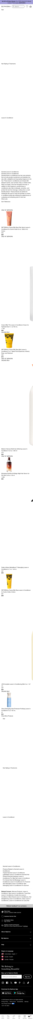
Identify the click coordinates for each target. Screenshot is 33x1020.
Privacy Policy (4, 1001)
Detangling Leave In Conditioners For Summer (16, 885)
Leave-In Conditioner (7, 118)
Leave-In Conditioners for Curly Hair (19, 900)
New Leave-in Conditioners (16, 893)
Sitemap (26, 1001)
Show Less (4, 199)
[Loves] (27, 6)
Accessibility (20, 1001)
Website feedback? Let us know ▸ (16, 906)
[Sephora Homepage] (6, 6)
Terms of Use (13, 1001)
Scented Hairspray (13, 876)
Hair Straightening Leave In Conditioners (16, 898)
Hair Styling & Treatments (8, 64)
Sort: (5, 201)
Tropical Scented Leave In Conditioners (14, 873)
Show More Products (7, 716)
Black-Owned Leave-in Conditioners (18, 897)
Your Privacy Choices (6, 1003)
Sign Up (27, 977)
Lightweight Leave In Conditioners (12, 874)
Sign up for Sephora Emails (9, 973)
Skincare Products (17, 891)
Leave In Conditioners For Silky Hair (13, 877)
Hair (2, 10)
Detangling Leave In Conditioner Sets (15, 883)
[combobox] (18, 6)
